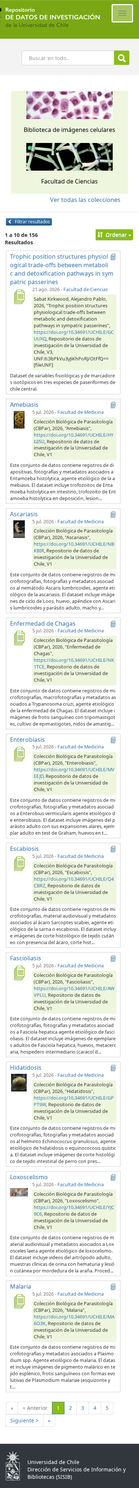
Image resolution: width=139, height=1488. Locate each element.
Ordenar (116, 234)
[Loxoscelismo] (19, 1192)
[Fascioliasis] (19, 973)
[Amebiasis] (19, 419)
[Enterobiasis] (19, 754)
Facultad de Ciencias (85, 289)
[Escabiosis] (19, 863)
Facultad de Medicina (80, 412)
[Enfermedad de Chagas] (19, 638)
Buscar (121, 57)
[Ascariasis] (19, 529)
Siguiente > (24, 1420)
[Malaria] (19, 1301)
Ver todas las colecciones (85, 200)
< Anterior (35, 1407)
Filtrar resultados (32, 222)
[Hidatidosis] (19, 1082)
